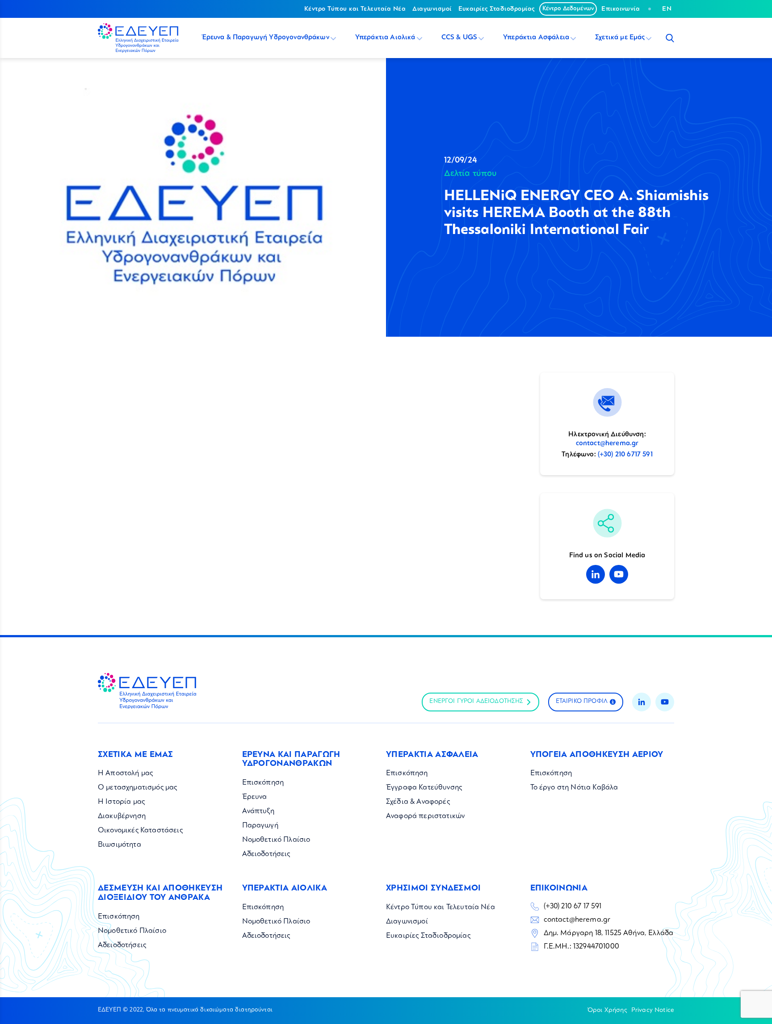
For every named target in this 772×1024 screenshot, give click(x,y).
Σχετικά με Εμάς (620, 37)
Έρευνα (254, 797)
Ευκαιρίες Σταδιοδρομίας (496, 9)
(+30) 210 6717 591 (625, 454)
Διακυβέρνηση (122, 816)
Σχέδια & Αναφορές (418, 802)
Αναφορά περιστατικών (425, 816)
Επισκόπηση (263, 782)
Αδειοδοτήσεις (266, 854)
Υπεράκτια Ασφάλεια (536, 37)
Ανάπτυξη (258, 811)
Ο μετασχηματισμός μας (137, 787)
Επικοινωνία (620, 9)
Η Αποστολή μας (125, 773)
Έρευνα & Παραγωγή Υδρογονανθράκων (265, 37)
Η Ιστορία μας (121, 802)
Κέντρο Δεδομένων (568, 9)
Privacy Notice (652, 1010)
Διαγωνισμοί (431, 9)
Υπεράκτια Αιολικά (385, 37)
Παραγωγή (260, 825)
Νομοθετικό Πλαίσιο (276, 840)
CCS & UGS (459, 37)
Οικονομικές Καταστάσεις (140, 830)
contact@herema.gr (607, 443)
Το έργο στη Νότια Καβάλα (574, 787)
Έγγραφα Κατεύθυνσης (424, 787)
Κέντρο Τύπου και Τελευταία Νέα (355, 9)
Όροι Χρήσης (607, 1010)
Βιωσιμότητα (119, 844)
